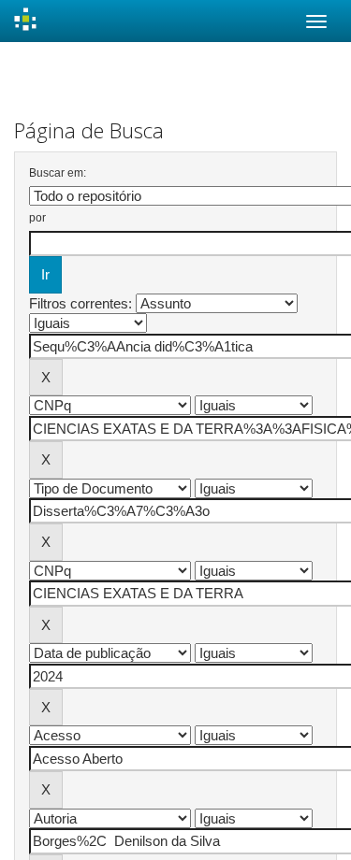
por (37, 217)
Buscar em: (57, 172)
